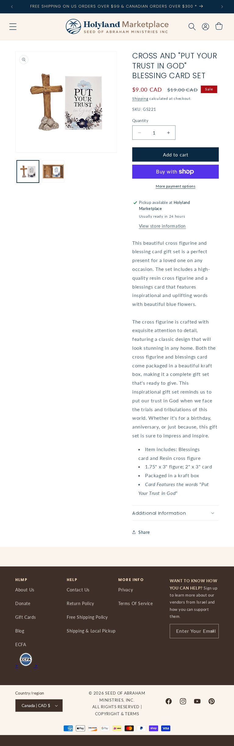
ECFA (20, 644)
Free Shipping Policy (87, 617)
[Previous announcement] (12, 6)
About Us (24, 589)
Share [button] (144, 532)
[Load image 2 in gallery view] (53, 171)
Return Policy (80, 603)
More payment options (175, 186)
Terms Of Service (135, 603)
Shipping (140, 98)
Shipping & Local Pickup (91, 630)
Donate (22, 603)
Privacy (125, 589)
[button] (13, 26)
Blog (19, 630)
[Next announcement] (222, 6)
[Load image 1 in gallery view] (28, 171)
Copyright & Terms (117, 713)
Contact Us (78, 589)
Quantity (140, 120)
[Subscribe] (211, 631)
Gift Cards (25, 617)
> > (26, 665)
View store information (162, 226)
